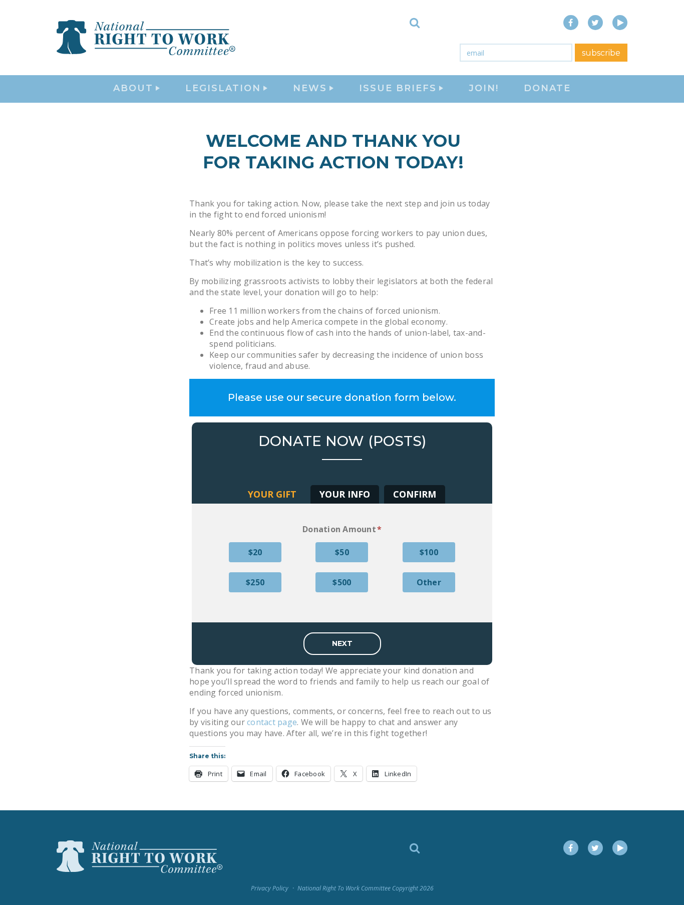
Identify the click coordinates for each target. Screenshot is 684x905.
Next (342, 643)
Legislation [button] (223, 88)
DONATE (547, 88)
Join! (484, 88)
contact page (272, 722)
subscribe (601, 53)
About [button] (133, 88)
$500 (341, 582)
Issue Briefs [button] (398, 88)
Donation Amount (342, 529)
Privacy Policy (269, 888)
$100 (429, 552)
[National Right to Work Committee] (147, 37)
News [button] (310, 88)
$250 (255, 582)
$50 (342, 552)
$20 (255, 552)
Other (429, 582)
